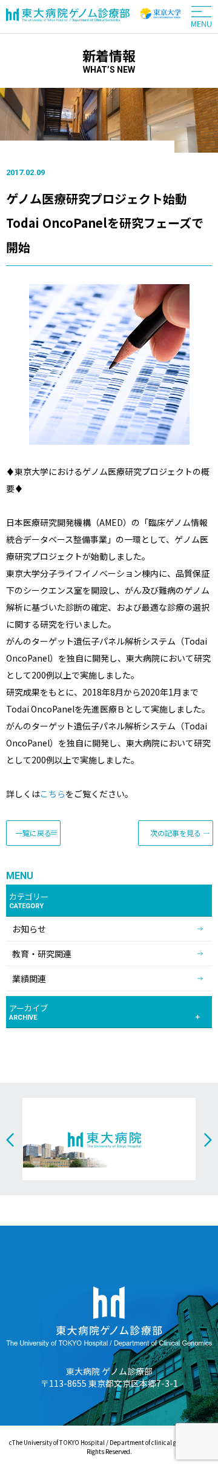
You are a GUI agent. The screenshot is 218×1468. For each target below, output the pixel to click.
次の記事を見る (175, 833)
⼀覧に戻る (33, 833)
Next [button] (208, 1140)
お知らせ (29, 929)
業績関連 (29, 978)
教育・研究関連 (41, 954)
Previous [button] (10, 1140)
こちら (52, 794)
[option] (109, 1139)
